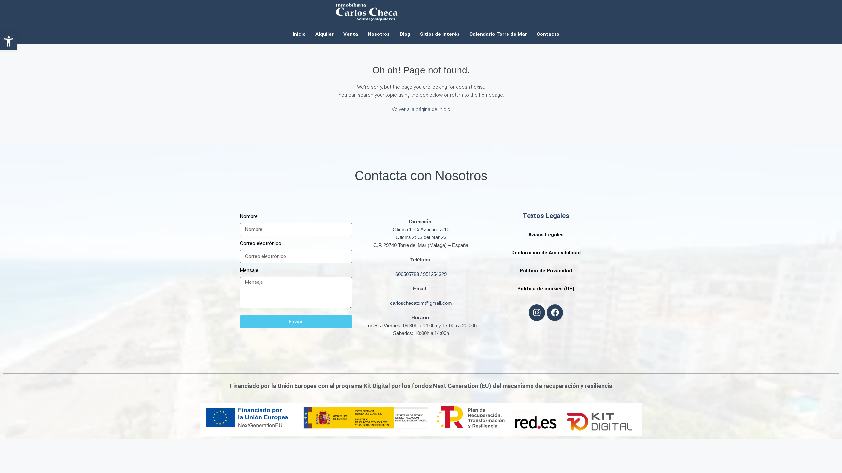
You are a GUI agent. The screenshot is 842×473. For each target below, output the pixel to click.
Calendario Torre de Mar (498, 34)
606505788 (407, 274)
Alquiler (324, 34)
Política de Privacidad (546, 271)
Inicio (299, 34)
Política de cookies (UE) (545, 289)
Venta (350, 34)
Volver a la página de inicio (421, 109)
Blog (405, 34)
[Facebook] (555, 312)
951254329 (435, 274)
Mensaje (249, 270)
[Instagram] (537, 312)
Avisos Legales (546, 234)
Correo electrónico (260, 243)
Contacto (548, 34)
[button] (8, 41)
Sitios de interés (439, 34)
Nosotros (379, 34)
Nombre (249, 216)
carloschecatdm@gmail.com (421, 303)
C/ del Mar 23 (431, 237)
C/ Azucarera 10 (431, 229)
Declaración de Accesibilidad (546, 253)
